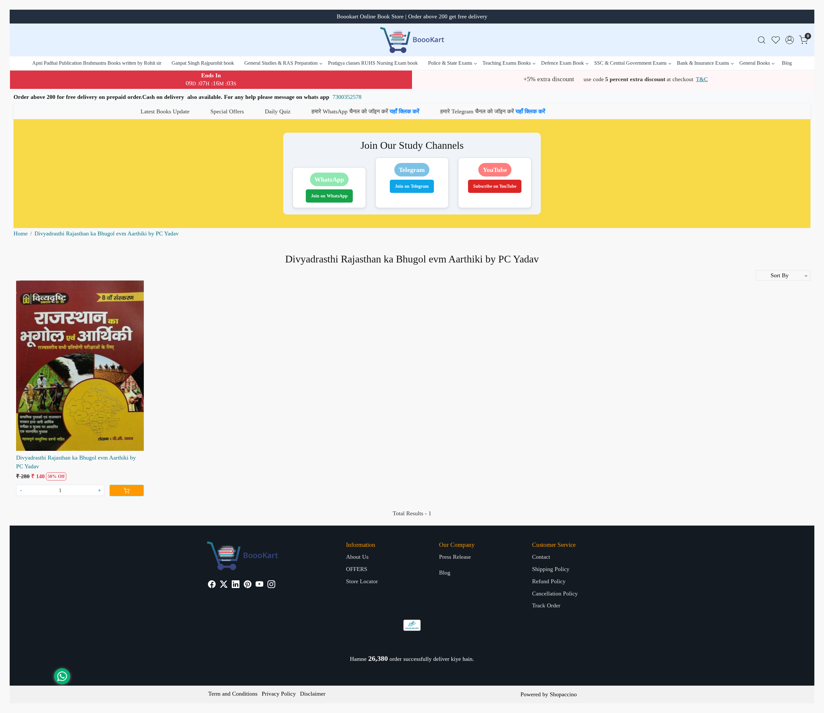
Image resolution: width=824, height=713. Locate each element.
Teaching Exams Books (506, 63)
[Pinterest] (247, 585)
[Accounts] (789, 40)
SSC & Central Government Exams (630, 63)
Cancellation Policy (555, 593)
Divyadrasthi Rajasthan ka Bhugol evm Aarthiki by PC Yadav (76, 462)
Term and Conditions (233, 693)
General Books (754, 63)
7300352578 (346, 97)
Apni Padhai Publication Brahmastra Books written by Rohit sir (96, 63)
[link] (761, 40)
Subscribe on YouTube (494, 186)
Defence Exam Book (562, 63)
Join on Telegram (412, 186)
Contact (541, 557)
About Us (357, 557)
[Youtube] (259, 585)
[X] (224, 585)
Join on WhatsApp (329, 196)
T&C (702, 79)
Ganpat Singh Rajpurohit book (203, 63)
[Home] (412, 40)
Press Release (455, 557)
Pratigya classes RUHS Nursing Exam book (373, 63)
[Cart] (126, 490)
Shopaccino (563, 694)
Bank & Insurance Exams (703, 63)
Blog (787, 63)
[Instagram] (271, 585)
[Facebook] (212, 585)
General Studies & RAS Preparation (281, 63)
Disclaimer (312, 693)
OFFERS (356, 569)
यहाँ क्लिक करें (330, 111)
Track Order (546, 605)
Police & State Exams (450, 63)
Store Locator (362, 581)
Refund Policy (549, 581)
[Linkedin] (235, 585)
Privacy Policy (279, 693)
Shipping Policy (550, 569)
